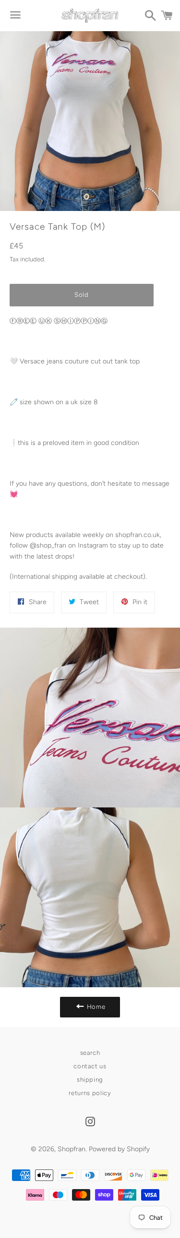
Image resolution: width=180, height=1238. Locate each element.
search (90, 1052)
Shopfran (71, 1149)
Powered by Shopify (119, 1149)
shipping (90, 1079)
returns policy (90, 1093)
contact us (90, 1066)
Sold (81, 294)
